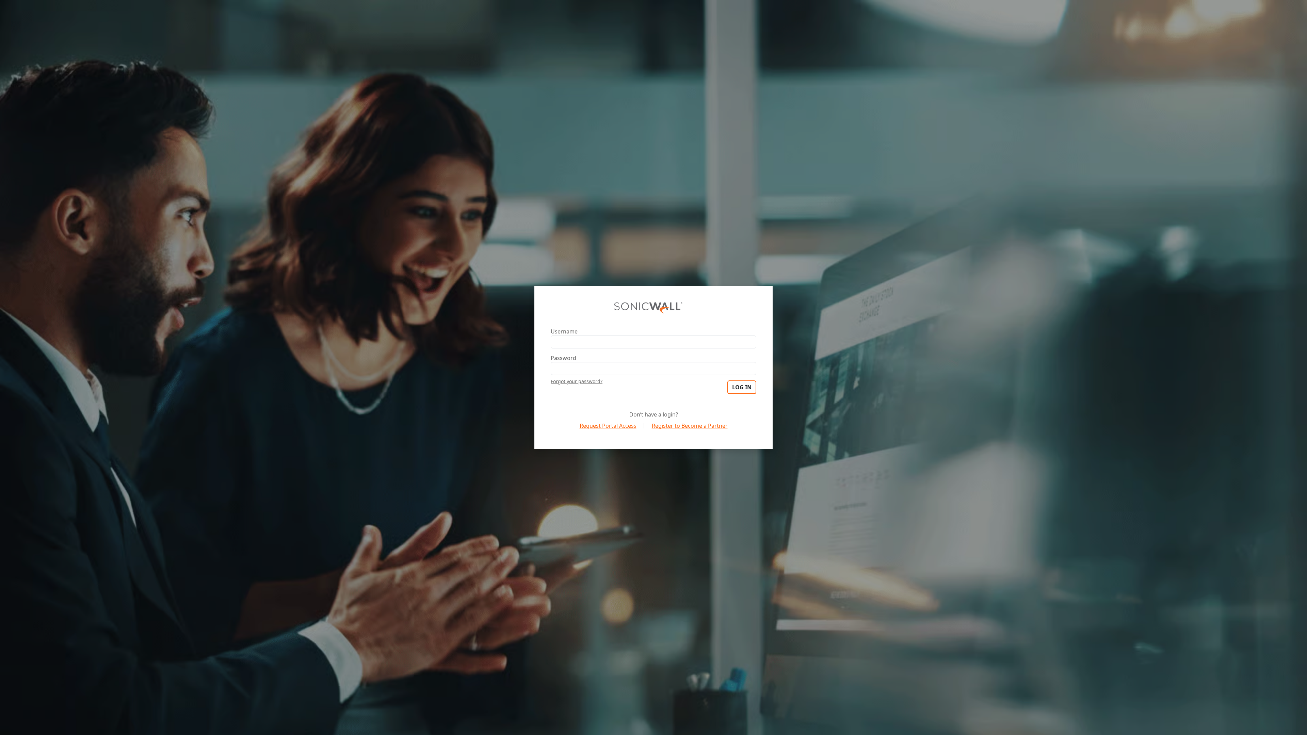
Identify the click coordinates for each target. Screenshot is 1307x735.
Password (563, 358)
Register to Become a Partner (690, 425)
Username (564, 331)
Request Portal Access (608, 425)
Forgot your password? (576, 381)
